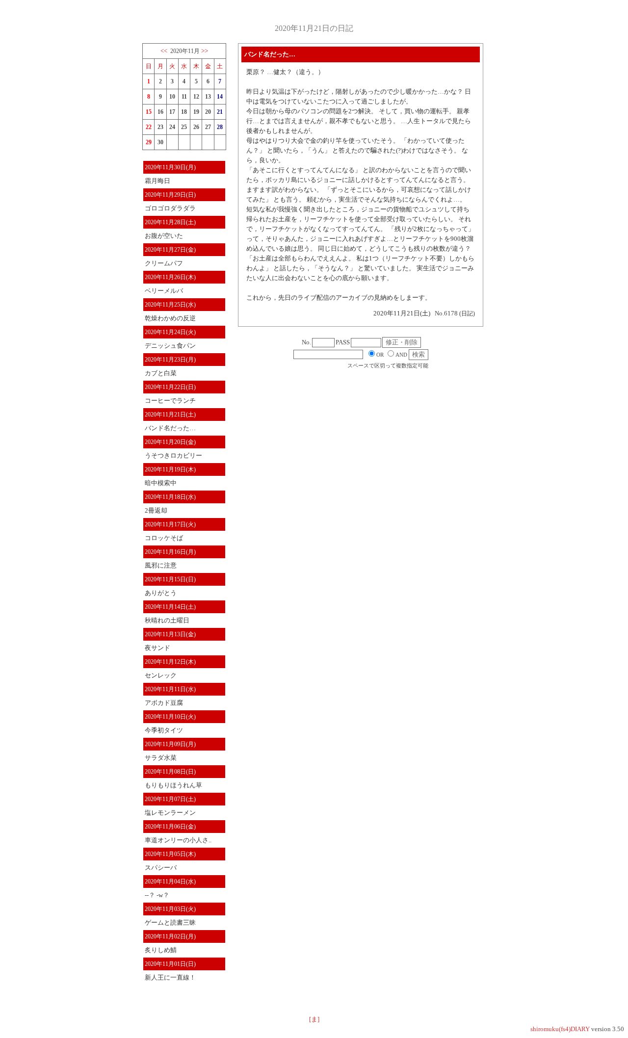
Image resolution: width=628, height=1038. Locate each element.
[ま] (314, 1019)
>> (204, 50)
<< (163, 50)
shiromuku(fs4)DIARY (560, 1029)
